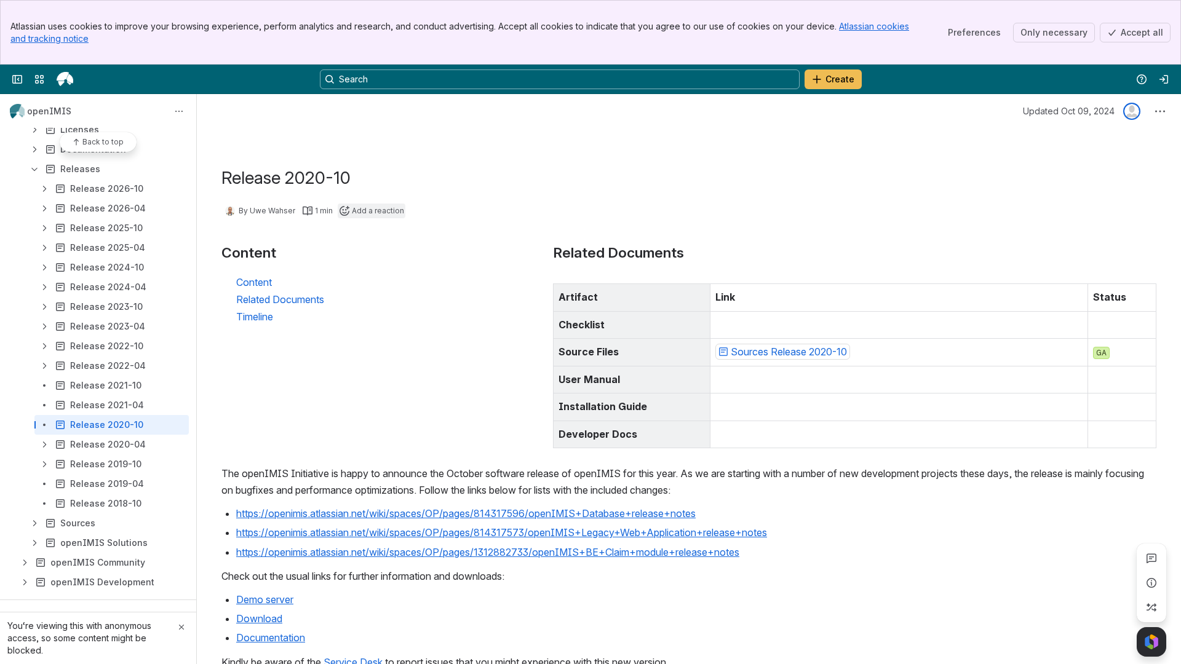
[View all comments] (1151, 558)
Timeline (254, 316)
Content (254, 282)
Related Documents (280, 299)
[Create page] (1151, 607)
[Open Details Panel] (1151, 583)
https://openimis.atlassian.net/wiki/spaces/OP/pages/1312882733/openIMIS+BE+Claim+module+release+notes (487, 552)
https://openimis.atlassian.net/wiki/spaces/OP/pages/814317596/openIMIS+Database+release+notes (466, 513)
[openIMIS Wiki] (65, 79)
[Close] (181, 627)
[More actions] (179, 111)
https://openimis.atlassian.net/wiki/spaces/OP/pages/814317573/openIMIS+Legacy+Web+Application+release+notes (501, 532)
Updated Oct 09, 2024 (1069, 111)
